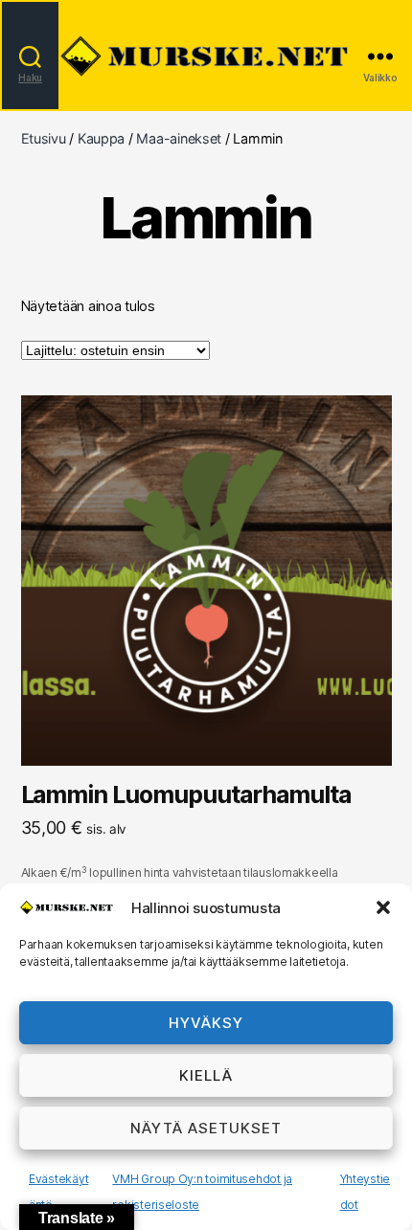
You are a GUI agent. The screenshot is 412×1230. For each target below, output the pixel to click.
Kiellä (206, 1075)
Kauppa (101, 138)
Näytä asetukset (206, 1128)
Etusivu (43, 138)
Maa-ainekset (178, 138)
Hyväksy (206, 1023)
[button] (383, 907)
